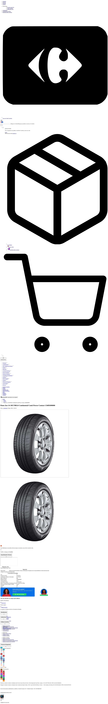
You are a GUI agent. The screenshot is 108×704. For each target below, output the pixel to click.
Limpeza (4, 395)
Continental (5, 408)
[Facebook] (0, 694)
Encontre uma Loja (10, 7)
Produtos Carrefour (6, 386)
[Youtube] (3, 694)
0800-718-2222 (4, 607)
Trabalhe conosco (6, 634)
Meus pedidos (5, 627)
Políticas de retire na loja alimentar (9, 641)
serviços (4, 4)
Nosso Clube (11, 247)
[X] (1, 694)
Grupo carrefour (10, 8)
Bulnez (4, 387)
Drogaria (4, 3)
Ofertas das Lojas (10, 9)
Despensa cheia (5, 389)
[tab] (34, 444)
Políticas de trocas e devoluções (8, 626)
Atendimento (5, 10)
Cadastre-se (14, 133)
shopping (4, 1)
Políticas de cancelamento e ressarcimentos (10, 627)
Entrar (6, 132)
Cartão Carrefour (6, 629)
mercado (4, 2)
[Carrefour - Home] (1, 122)
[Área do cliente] (3, 127)
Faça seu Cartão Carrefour (7, 118)
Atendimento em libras (7, 11)
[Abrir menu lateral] (1, 120)
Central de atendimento (7, 617)
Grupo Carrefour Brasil (7, 633)
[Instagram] (2, 694)
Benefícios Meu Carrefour (7, 12)
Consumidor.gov (6, 630)
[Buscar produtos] (1, 125)
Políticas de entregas (6, 625)
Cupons (4, 388)
